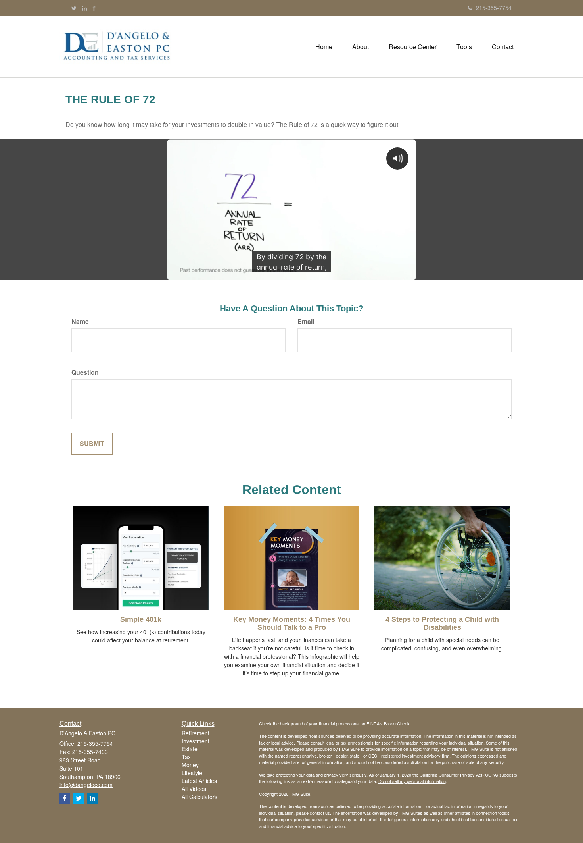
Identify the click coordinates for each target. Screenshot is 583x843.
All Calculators (199, 797)
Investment (195, 741)
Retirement (195, 733)
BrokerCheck (397, 723)
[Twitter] (74, 8)
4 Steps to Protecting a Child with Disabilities (442, 623)
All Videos (194, 789)
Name (80, 321)
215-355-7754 (494, 8)
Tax (186, 757)
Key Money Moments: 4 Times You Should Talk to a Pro (291, 623)
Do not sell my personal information (412, 781)
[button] (360, 47)
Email (305, 321)
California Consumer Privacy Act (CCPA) (459, 775)
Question (85, 372)
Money (190, 765)
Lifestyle (192, 773)
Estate (190, 749)
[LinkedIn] (84, 8)
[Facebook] (94, 8)
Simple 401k (140, 619)
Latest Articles (199, 781)
